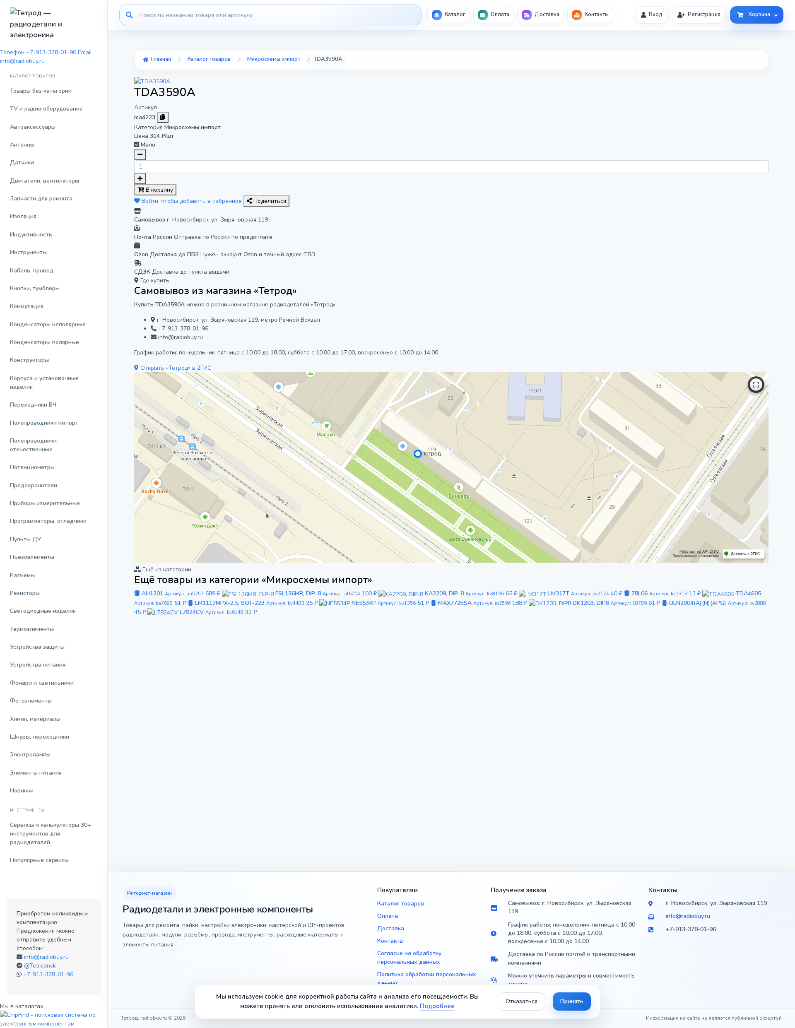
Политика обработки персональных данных (426, 978)
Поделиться (269, 201)
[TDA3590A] (152, 81)
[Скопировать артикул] (163, 117)
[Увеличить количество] (140, 178)
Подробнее (437, 1006)
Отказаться (521, 1001)
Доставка (390, 928)
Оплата (387, 916)
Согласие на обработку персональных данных (409, 957)
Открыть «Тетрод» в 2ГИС (175, 368)
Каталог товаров (400, 904)
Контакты (390, 941)
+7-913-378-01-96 (48, 974)
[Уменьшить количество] (140, 154)
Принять (571, 1001)
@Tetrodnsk (40, 966)
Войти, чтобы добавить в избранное (191, 201)
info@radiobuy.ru (46, 957)
